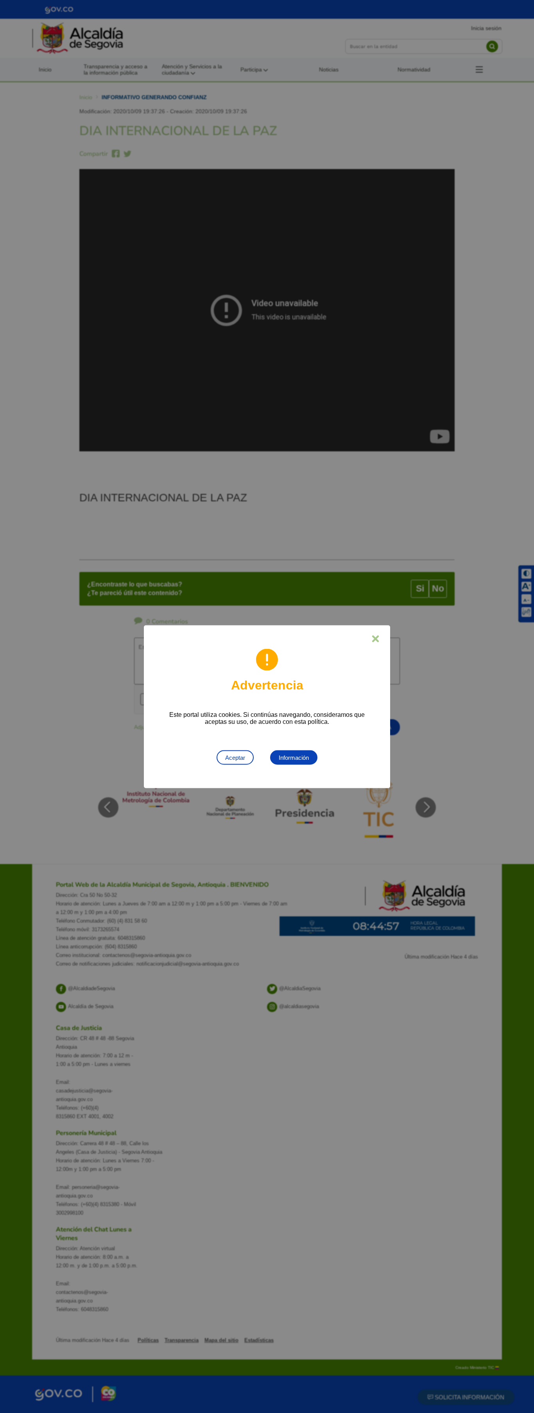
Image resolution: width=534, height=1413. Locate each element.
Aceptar (235, 757)
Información (294, 757)
